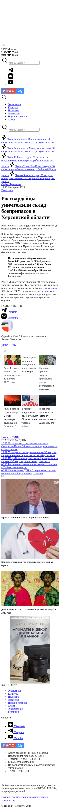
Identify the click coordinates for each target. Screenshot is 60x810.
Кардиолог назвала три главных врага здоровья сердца (27, 564)
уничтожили (50, 288)
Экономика (14, 690)
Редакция (13, 711)
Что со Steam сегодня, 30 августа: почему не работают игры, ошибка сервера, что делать (28, 178)
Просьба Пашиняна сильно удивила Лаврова (25, 517)
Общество (14, 699)
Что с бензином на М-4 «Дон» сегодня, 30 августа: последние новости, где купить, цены (28, 150)
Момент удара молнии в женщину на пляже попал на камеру (29, 364)
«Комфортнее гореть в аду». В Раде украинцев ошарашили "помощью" (11, 417)
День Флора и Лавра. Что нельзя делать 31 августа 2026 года (12, 375)
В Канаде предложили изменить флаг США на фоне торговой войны (30, 417)
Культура (13, 693)
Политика (7, 190)
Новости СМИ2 (10, 437)
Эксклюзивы (15, 708)
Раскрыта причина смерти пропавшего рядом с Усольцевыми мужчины (46, 379)
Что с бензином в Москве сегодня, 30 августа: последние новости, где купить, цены (27, 140)
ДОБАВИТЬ (8, 345)
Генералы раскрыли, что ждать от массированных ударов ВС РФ (47, 415)
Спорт (11, 705)
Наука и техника (17, 702)
